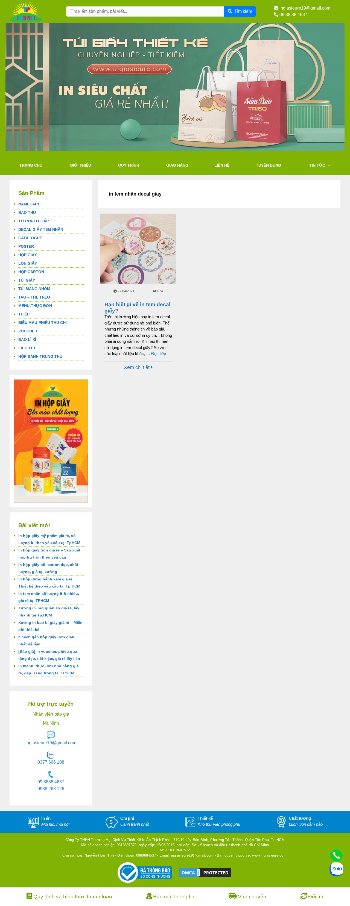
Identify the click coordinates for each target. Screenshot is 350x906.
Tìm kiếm (243, 11)
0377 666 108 (50, 762)
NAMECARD (29, 204)
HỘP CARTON (31, 272)
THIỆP (24, 314)
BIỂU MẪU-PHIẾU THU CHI (42, 322)
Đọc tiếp (158, 353)
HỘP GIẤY (27, 255)
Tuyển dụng (268, 165)
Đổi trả (315, 896)
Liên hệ (221, 165)
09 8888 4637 (50, 782)
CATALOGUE (30, 238)
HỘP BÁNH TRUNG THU (40, 356)
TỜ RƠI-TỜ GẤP (33, 221)
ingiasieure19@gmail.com (304, 8)
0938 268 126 (50, 788)
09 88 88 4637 (292, 14)
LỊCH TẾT (27, 348)
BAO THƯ (27, 212)
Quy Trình (128, 165)
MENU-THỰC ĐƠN (35, 305)
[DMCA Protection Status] (205, 872)
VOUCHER (27, 331)
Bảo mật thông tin (173, 896)
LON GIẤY (27, 263)
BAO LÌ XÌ (27, 339)
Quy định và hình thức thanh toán (72, 896)
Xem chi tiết (137, 367)
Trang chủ (30, 165)
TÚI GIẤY (26, 280)
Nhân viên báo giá (51, 714)
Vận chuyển (252, 896)
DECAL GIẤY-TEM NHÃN (40, 229)
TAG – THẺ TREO (34, 297)
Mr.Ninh (51, 723)
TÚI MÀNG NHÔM (34, 289)
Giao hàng (177, 165)
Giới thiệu (80, 165)
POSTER (26, 246)
